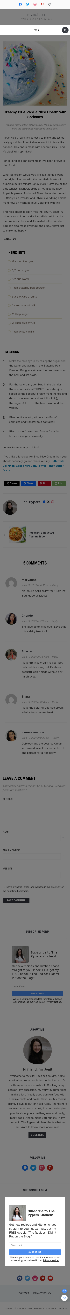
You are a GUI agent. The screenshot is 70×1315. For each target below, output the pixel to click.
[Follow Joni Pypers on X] (48, 502)
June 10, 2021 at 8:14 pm (35, 702)
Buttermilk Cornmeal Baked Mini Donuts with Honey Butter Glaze (33, 465)
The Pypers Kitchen (35, 14)
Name (6, 832)
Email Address (12, 850)
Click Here (37, 1134)
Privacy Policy (42, 1293)
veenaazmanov (33, 732)
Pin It (45, 483)
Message (8, 799)
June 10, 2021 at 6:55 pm (35, 585)
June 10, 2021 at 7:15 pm (35, 621)
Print (60, 483)
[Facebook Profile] (44, 502)
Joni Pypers (30, 502)
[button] (35, 30)
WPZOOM (62, 1308)
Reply (55, 585)
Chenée (27, 615)
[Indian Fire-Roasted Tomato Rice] (17, 534)
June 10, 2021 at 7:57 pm (35, 656)
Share (30, 483)
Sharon (27, 651)
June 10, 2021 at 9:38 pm (35, 737)
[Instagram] (52, 502)
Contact (24, 1293)
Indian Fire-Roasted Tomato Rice (41, 534)
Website (7, 868)
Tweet (13, 483)
